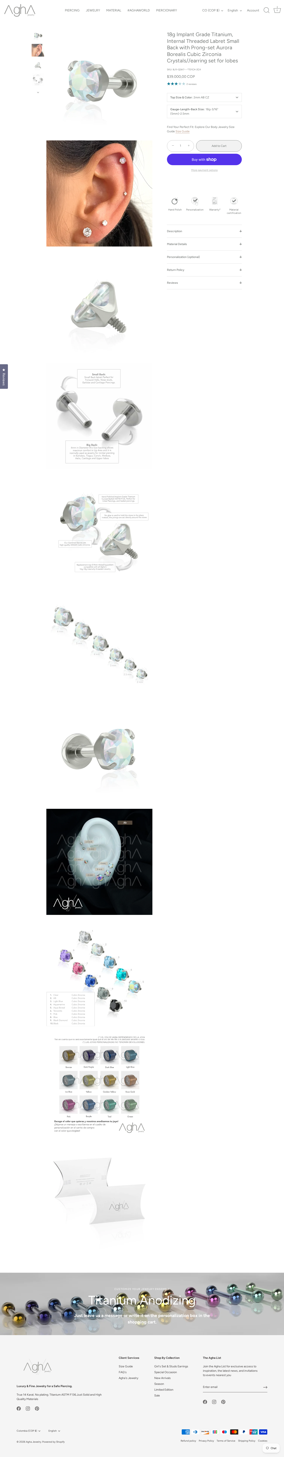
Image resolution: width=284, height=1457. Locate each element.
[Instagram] (28, 1408)
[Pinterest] (37, 1408)
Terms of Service (226, 1440)
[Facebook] (19, 1408)
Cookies (262, 1440)
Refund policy (188, 1440)
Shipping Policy (246, 1440)
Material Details (177, 244)
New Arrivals (162, 1378)
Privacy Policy (206, 1440)
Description (174, 231)
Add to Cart (219, 146)
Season (159, 1384)
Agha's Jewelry (128, 1378)
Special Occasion (165, 1372)
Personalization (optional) (183, 257)
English (233, 10)
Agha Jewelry (33, 1441)
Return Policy (175, 270)
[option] (38, 36)
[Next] (38, 92)
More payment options (204, 170)
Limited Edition (163, 1389)
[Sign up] (265, 1387)
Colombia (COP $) (27, 1430)
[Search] (266, 10)
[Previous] (38, 25)
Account (253, 10)
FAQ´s (123, 1372)
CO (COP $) (210, 10)
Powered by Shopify (53, 1441)
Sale (157, 1395)
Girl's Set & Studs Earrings (171, 1366)
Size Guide (182, 131)
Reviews (172, 283)
